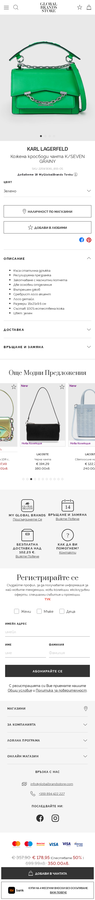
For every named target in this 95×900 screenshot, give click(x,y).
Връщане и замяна (24, 346)
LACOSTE (43, 454)
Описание (14, 258)
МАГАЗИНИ (16, 708)
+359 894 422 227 (52, 793)
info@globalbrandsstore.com (51, 783)
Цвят (8, 182)
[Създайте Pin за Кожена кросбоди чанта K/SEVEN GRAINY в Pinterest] (88, 241)
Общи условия (20, 690)
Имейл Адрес (16, 623)
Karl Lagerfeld (47, 148)
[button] (23, 479)
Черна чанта (42, 459)
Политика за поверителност (61, 690)
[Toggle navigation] (6, 7)
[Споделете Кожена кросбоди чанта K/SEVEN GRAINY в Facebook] (81, 241)
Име (8, 644)
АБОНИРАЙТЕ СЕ (48, 671)
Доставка (14, 329)
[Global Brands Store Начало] (49, 6)
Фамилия (56, 644)
